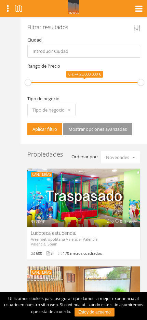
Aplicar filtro (44, 129)
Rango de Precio (43, 66)
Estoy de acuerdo (94, 312)
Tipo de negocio (43, 98)
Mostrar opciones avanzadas (97, 129)
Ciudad (34, 40)
